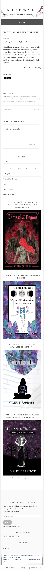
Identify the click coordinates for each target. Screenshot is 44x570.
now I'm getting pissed (15, 99)
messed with (6, 99)
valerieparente (22, 10)
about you (9, 96)
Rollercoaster (8, 109)
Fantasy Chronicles (9, 174)
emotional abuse (29, 96)
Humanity (36, 109)
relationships (32, 99)
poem (22, 99)
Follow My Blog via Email (22, 502)
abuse (14, 96)
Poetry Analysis (8, 189)
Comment (31, 145)
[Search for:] (22, 162)
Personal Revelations (10, 179)
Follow (7, 522)
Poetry (9, 93)
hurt (35, 96)
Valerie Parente (20, 101)
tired (6, 101)
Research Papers (8, 194)
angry (17, 96)
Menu (23, 22)
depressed (22, 96)
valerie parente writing (30, 101)
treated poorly (11, 101)
